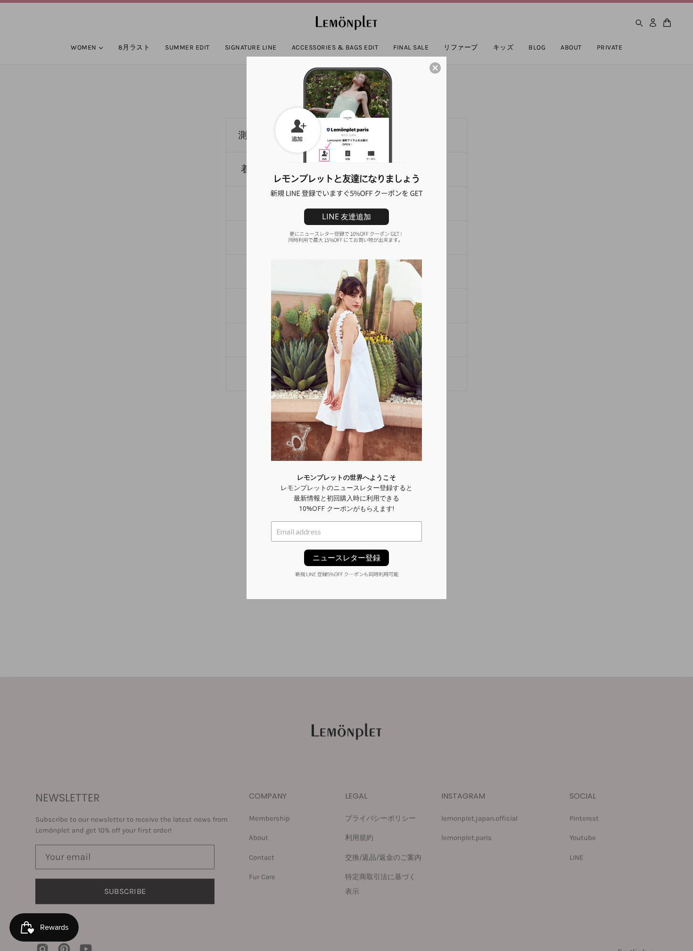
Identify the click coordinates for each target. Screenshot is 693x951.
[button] (435, 68)
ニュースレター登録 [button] (346, 557)
